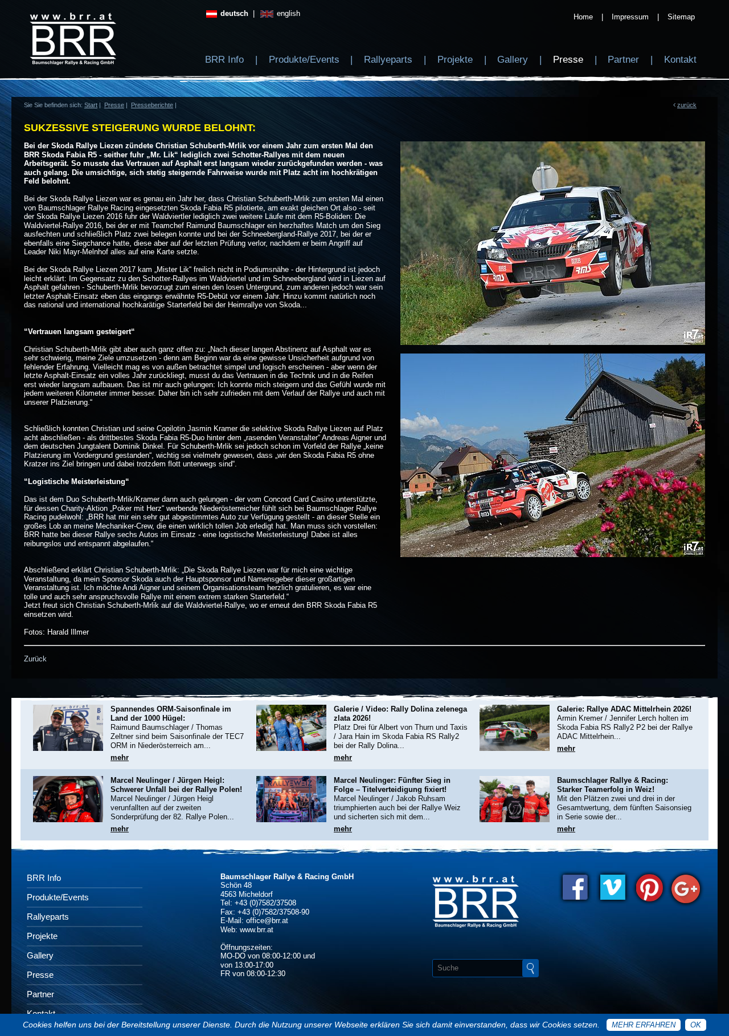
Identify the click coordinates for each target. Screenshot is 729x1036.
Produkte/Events (304, 59)
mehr (119, 757)
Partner (623, 59)
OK (695, 1025)
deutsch (233, 13)
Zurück (35, 659)
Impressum (630, 17)
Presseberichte (152, 104)
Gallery (512, 59)
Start (90, 104)
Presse (568, 59)
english (287, 13)
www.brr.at (256, 929)
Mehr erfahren (643, 1025)
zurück (687, 104)
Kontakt (680, 59)
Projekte (455, 59)
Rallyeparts (388, 59)
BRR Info (224, 59)
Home (583, 17)
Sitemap (681, 17)
